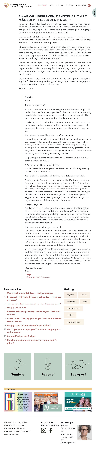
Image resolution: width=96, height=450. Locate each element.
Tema (51, 5)
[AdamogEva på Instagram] (44, 432)
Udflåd (70, 315)
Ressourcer (81, 5)
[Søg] (89, 5)
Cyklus (84, 294)
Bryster (70, 294)
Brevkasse (42, 5)
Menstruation (73, 308)
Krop (85, 301)
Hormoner (71, 301)
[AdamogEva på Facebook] (51, 432)
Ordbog (69, 5)
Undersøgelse (74, 322)
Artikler (60, 5)
